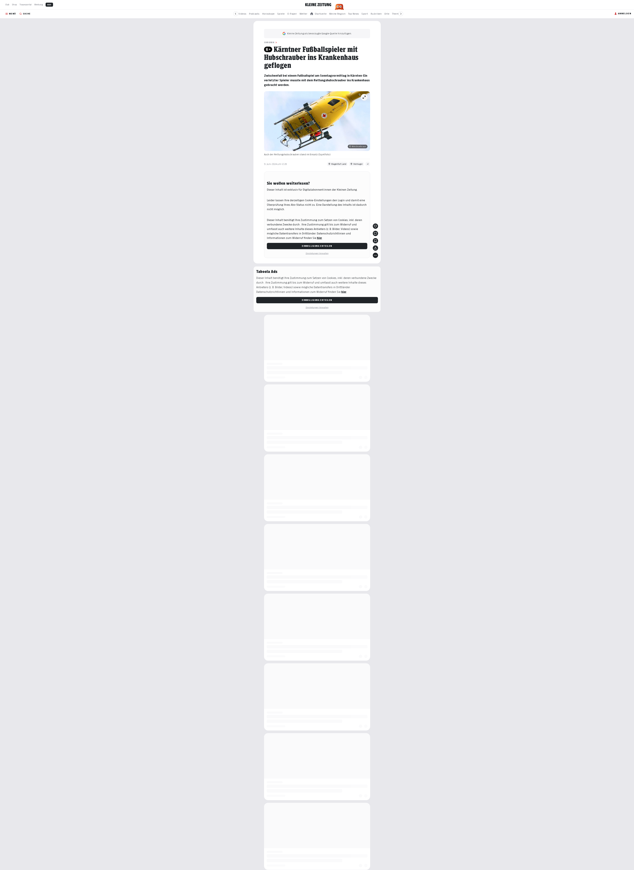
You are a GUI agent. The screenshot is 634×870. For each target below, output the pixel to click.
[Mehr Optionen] (375, 255)
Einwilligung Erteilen (317, 246)
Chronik (269, 42)
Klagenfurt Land (338, 164)
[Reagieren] (375, 226)
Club (7, 4)
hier (319, 238)
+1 (367, 164)
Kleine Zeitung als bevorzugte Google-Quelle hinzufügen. (319, 33)
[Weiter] (400, 13)
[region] (318, 13)
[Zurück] (235, 13)
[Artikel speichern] (375, 240)
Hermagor (358, 164)
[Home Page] (318, 4)
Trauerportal (25, 4)
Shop (14, 4)
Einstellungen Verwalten (317, 253)
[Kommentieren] (375, 233)
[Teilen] (375, 248)
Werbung (38, 4)
